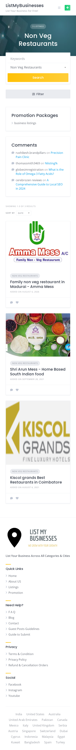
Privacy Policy (17, 660)
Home (12, 576)
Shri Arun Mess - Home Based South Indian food (38, 371)
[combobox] (38, 67)
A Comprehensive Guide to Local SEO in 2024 (39, 184)
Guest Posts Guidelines (23, 629)
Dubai (64, 731)
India (19, 714)
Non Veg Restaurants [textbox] (26, 67)
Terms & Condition (21, 654)
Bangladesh (32, 742)
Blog (11, 618)
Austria (13, 731)
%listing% (51, 163)
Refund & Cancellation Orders (28, 665)
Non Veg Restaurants (25, 275)
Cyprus (15, 737)
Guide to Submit (19, 634)
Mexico (14, 725)
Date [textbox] (21, 213)
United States (35, 714)
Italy (25, 725)
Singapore (29, 731)
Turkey (60, 742)
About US (14, 581)
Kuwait (15, 742)
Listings (13, 587)
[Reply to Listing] (11, 302)
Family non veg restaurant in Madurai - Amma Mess (37, 284)
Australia (54, 714)
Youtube (14, 696)
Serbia (63, 725)
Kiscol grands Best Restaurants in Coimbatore (36, 480)
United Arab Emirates (23, 720)
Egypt (61, 737)
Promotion (15, 593)
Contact (13, 623)
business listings (25, 123)
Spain (48, 742)
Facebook (14, 684)
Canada (62, 720)
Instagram (15, 690)
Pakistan (47, 720)
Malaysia (47, 737)
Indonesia (31, 737)
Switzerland (47, 731)
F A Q (11, 612)
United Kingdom (43, 725)
